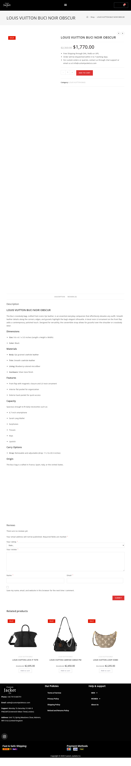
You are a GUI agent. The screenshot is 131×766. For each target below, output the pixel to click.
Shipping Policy (53, 705)
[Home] (87, 17)
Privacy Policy (53, 699)
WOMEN (94, 699)
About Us (95, 705)
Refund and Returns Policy (58, 711)
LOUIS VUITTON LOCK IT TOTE (25, 660)
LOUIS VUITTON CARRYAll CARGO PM (65, 660)
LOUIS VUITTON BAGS (77, 82)
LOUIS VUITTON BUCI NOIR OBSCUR (110, 17)
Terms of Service (54, 693)
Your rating (12, 542)
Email (70, 575)
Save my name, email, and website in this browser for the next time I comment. (40, 590)
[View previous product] (119, 33)
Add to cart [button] (25, 671)
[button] (65, 5)
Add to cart (84, 73)
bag (25, 316)
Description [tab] (59, 297)
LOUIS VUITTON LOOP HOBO (105, 660)
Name (10, 575)
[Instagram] (4, 736)
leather (36, 354)
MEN (93, 693)
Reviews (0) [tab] (72, 297)
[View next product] (122, 33)
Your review (12, 549)
